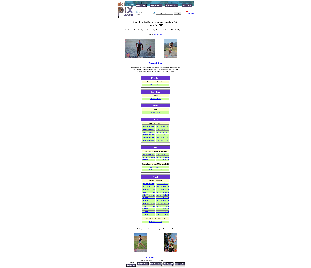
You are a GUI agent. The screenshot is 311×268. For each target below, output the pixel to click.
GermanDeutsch (191, 13)
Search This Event (155, 63)
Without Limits (158, 35)
